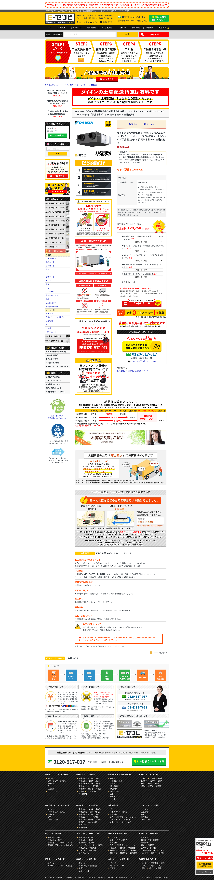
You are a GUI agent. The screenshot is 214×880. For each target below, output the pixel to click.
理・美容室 (114, 786)
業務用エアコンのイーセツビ (56, 85)
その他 (112, 799)
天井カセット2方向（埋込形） (90, 781)
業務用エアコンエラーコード (57, 366)
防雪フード (50, 277)
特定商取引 (136, 28)
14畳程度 (123, 850)
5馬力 (150, 784)
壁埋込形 (51, 843)
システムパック (85, 853)
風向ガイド (50, 262)
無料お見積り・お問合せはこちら (159, 18)
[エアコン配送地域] (156, 727)
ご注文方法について (53, 381)
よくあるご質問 (52, 359)
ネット (48, 288)
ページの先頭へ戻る (161, 653)
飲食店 (112, 784)
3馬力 (160, 781)
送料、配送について (53, 388)
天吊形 (161, 850)
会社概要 (149, 28)
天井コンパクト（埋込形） (89, 786)
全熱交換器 (74, 85)
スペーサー (50, 292)
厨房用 (81, 791)
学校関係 (113, 789)
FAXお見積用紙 (52, 355)
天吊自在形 (83, 794)
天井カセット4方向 (148, 848)
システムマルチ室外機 (87, 850)
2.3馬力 (144, 781)
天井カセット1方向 (55, 837)
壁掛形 (90, 789)
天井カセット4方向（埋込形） (90, 778)
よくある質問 (107, 28)
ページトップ (206, 872)
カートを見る (84, 22)
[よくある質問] (57, 194)
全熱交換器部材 (52, 307)
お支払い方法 (76, 28)
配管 (47, 299)
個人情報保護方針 (122, 877)
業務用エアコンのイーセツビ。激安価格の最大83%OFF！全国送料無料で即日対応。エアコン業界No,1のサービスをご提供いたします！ (60, 18)
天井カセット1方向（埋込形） (90, 784)
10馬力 (151, 786)
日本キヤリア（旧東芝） (55, 317)
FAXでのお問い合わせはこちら (144, 361)
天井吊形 (82, 789)
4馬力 (143, 784)
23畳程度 (123, 853)
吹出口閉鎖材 (51, 303)
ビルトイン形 (91, 791)
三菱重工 (49, 328)
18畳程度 (133, 850)
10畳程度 (131, 848)
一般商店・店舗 (116, 781)
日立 (47, 325)
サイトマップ (49, 877)
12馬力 (158, 786)
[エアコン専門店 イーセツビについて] (130, 727)
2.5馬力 (153, 781)
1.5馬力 (144, 778)
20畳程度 (113, 853)
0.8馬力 (144, 866)
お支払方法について (53, 384)
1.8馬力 (153, 778)
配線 (47, 284)
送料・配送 (91, 28)
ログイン (96, 22)
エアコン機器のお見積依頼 (56, 352)
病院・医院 (114, 791)
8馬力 (143, 786)
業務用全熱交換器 (134, 371)
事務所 (112, 778)
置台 (47, 269)
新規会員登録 (107, 22)
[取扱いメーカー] (129, 737)
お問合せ (133, 877)
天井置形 (69, 866)
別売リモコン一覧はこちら (141, 124)
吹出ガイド (50, 266)
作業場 (112, 797)
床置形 (98, 789)
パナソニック (51, 332)
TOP (49, 28)
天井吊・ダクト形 (117, 866)
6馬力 (157, 784)
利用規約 (110, 877)
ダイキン (83, 85)
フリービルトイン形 (65, 843)
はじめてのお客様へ (53, 377)
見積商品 (162, 28)
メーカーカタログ (53, 363)
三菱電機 (49, 321)
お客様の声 (122, 28)
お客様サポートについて (55, 392)
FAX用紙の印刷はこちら (134, 710)
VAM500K (93, 85)
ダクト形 (82, 825)
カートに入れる (206, 858)
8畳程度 (122, 848)
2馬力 (160, 778)
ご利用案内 (61, 28)
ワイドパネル (51, 258)
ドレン (48, 281)
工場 (111, 794)
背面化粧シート (52, 295)
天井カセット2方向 (55, 840)
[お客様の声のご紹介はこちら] (120, 444)
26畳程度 (133, 853)
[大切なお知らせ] (57, 179)
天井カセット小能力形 (64, 845)
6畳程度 (113, 848)
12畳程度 (113, 850)
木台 (47, 273)
